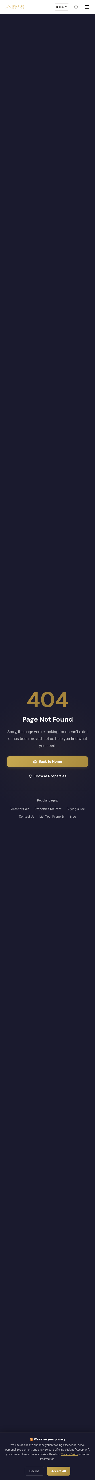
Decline (34, 1471)
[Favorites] (76, 7)
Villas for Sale (19, 809)
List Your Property (52, 816)
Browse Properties (50, 776)
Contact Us (26, 816)
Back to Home (50, 761)
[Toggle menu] (87, 7)
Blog (73, 816)
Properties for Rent (48, 809)
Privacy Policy (69, 1454)
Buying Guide (76, 809)
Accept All (58, 1471)
